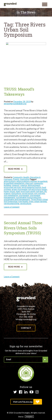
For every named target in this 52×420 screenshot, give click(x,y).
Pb (45, 191)
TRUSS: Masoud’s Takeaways (19, 92)
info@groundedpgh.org (26, 319)
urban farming (40, 201)
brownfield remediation (14, 183)
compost (15, 185)
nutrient (39, 191)
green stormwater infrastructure (26, 189)
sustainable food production (28, 197)
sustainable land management (17, 199)
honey (44, 189)
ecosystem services (12, 187)
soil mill (41, 193)
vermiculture (25, 203)
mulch (32, 191)
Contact (26, 328)
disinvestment (34, 185)
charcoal (29, 183)
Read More (14, 169)
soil (35, 193)
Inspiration (25, 179)
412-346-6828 (26, 317)
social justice (27, 193)
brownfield (42, 181)
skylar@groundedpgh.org (15, 103)
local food (25, 191)
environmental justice (31, 187)
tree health (23, 201)
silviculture (16, 193)
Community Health (21, 177)
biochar (33, 181)
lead (18, 191)
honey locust (9, 191)
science (7, 193)
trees (31, 201)
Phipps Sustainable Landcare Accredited (26, 373)
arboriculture (10, 181)
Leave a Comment (11, 207)
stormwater (24, 195)
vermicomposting (11, 203)
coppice (23, 185)
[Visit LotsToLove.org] (26, 402)
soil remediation (11, 195)
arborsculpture (23, 181)
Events (16, 179)
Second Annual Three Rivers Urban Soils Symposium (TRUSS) (23, 228)
